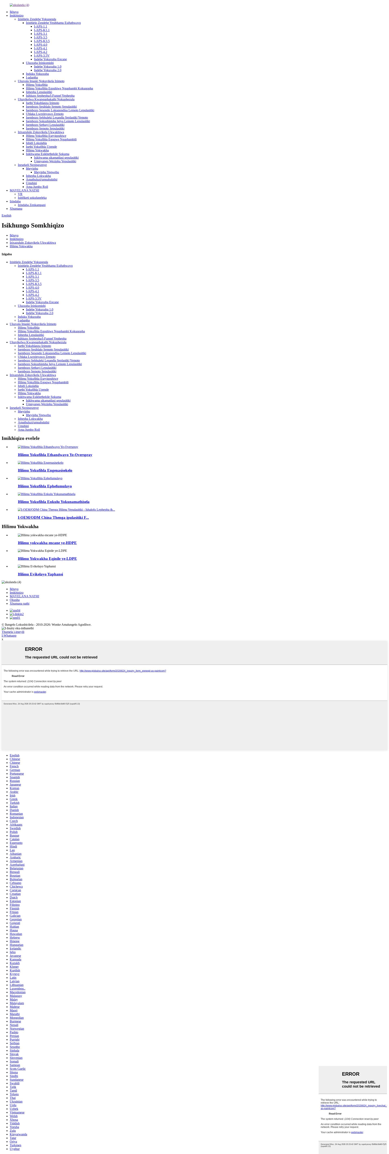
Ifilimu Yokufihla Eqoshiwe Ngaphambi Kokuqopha (59, 88)
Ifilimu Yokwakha (37, 150)
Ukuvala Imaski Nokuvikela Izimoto (41, 81)
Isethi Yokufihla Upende (41, 146)
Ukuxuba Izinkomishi (40, 63)
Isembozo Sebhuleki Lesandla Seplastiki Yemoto (57, 117)
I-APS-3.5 (40, 37)
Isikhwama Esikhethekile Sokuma (47, 154)
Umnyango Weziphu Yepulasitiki (55, 161)
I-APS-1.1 (40, 26)
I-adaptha (32, 77)
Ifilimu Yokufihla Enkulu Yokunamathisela (54, 502)
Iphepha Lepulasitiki (39, 92)
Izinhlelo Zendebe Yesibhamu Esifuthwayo (53, 22)
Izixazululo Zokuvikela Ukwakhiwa (41, 132)
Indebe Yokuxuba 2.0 (47, 70)
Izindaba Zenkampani (32, 205)
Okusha (15, 600)
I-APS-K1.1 (42, 30)
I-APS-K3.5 (42, 41)
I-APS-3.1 (40, 33)
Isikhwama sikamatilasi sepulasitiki (56, 157)
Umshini (31, 183)
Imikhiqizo (17, 15)
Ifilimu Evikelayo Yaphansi (40, 574)
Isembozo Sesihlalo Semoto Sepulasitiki (51, 106)
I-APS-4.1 (40, 48)
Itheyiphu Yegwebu (46, 172)
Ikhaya (14, 12)
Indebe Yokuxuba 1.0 (47, 66)
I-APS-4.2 (40, 52)
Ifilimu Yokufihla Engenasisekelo (45, 470)
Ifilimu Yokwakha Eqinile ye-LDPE (47, 558)
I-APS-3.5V (42, 55)
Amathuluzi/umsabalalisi (41, 179)
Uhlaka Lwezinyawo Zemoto (45, 114)
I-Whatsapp (9, 635)
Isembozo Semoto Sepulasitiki (45, 128)
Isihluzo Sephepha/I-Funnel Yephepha (50, 95)
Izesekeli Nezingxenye (32, 165)
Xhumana (16, 208)
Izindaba (15, 201)
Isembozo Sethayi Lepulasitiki (45, 125)
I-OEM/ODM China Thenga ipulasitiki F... (53, 517)
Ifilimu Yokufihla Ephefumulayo (45, 486)
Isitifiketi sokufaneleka (32, 197)
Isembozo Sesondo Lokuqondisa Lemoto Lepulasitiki (60, 110)
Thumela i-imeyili (13, 632)
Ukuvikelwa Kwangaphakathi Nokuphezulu (46, 99)
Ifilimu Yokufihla (37, 84)
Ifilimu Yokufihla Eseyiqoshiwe (46, 135)
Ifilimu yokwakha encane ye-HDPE (47, 543)
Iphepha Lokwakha (38, 176)
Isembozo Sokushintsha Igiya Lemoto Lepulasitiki (58, 121)
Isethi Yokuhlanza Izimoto (42, 103)
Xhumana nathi (19, 603)
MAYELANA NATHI (24, 190)
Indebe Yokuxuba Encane (50, 59)
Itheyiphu (32, 168)
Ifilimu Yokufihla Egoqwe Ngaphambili (51, 139)
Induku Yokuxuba (37, 74)
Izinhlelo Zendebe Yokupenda (37, 19)
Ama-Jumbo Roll (37, 186)
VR (20, 194)
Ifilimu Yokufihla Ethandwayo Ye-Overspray (55, 455)
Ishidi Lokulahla (36, 143)
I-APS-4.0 (40, 44)
